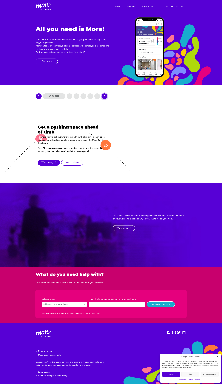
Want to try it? (48, 163)
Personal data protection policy (52, 376)
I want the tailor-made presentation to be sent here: (112, 299)
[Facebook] (168, 332)
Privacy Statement (194, 379)
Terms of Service (91, 313)
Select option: (48, 299)
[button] (217, 357)
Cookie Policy (183, 379)
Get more (47, 61)
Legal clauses (44, 372)
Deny (190, 374)
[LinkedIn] (183, 332)
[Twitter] (178, 332)
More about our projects (49, 355)
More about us (45, 351)
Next (104, 96)
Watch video (72, 163)
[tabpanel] (73, 146)
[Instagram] (174, 332)
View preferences (209, 374)
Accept (171, 374)
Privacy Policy (79, 313)
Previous (39, 96)
